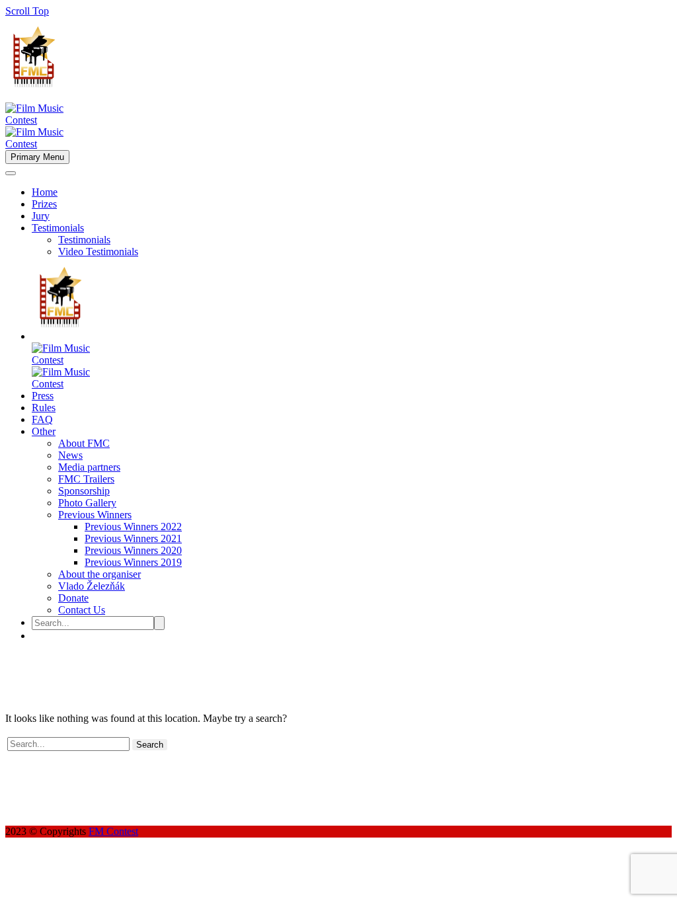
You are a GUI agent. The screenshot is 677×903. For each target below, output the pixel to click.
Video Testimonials (98, 251)
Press (43, 395)
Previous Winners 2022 (133, 526)
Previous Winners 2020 (133, 550)
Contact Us (81, 609)
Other (44, 431)
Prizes (44, 204)
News (70, 455)
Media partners (89, 467)
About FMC (84, 443)
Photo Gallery (87, 502)
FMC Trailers (86, 479)
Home (45, 192)
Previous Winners (95, 514)
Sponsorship (84, 490)
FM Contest (113, 831)
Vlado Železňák (91, 586)
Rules (44, 407)
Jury (41, 215)
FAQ (42, 419)
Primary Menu (37, 157)
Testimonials (58, 227)
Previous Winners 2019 (133, 562)
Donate (73, 598)
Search (149, 745)
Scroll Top (27, 11)
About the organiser (99, 574)
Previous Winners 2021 (133, 538)
